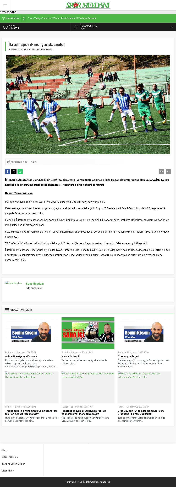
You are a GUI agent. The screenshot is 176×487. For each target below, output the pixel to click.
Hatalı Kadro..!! (71, 356)
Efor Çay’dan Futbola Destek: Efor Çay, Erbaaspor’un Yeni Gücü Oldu (141, 412)
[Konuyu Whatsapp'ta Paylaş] (20, 171)
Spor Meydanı (35, 283)
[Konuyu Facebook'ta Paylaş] (7, 171)
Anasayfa (13, 49)
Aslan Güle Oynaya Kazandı (21, 356)
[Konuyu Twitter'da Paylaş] (13, 171)
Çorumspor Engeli (128, 356)
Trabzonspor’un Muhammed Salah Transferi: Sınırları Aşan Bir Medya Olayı (31, 412)
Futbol (22, 49)
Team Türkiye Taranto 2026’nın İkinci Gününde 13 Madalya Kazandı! (62, 18)
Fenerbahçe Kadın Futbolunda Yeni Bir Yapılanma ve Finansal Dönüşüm (84, 412)
